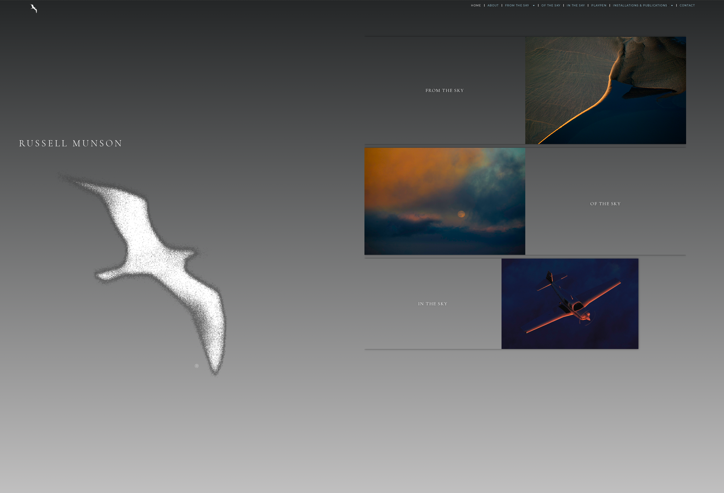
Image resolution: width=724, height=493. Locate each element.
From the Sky (445, 90)
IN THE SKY (576, 5)
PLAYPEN (599, 5)
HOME (476, 5)
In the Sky (433, 304)
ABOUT (493, 5)
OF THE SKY (550, 5)
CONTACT (687, 5)
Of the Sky (605, 203)
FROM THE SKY (517, 5)
